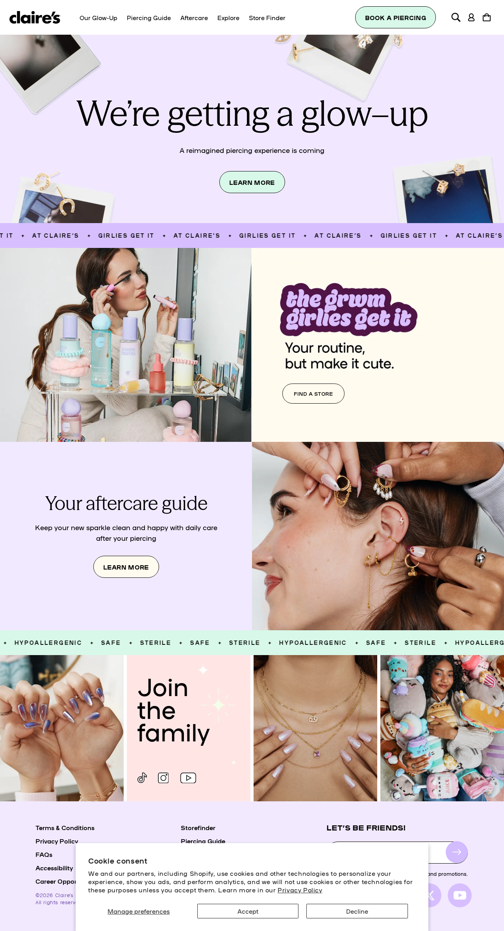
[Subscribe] (457, 852)
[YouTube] (188, 778)
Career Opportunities (67, 881)
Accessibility (54, 867)
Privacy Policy (300, 889)
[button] (456, 17)
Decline (357, 911)
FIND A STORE (313, 393)
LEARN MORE (252, 182)
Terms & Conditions (64, 827)
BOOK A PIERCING (395, 17)
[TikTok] (142, 778)
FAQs (43, 854)
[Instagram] (163, 778)
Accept (247, 911)
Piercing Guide (203, 840)
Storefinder (198, 827)
